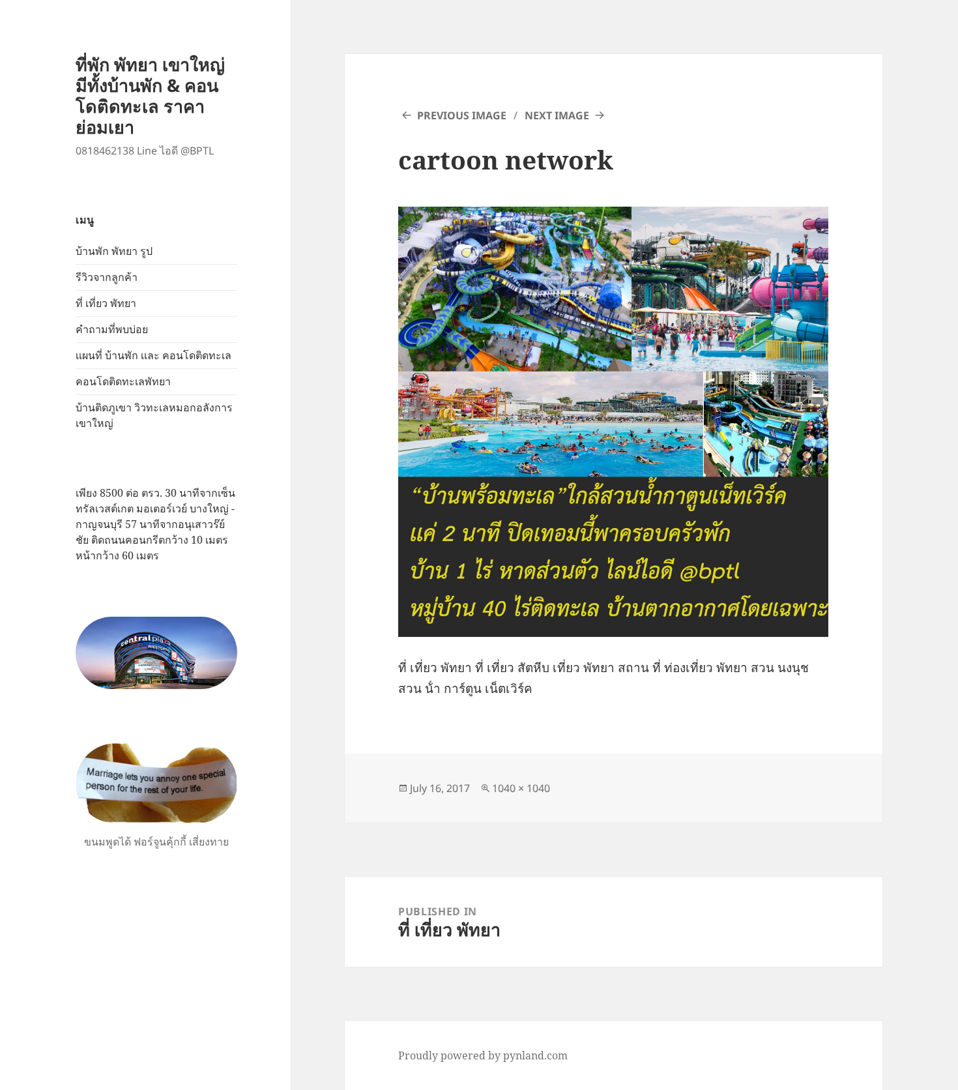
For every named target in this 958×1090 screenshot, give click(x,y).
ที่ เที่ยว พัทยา (106, 303)
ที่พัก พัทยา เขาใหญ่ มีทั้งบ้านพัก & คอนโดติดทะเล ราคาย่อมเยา (150, 95)
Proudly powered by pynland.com (483, 1055)
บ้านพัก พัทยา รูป (114, 251)
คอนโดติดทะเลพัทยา (123, 381)
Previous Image (461, 115)
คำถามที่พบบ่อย (112, 329)
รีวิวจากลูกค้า (107, 277)
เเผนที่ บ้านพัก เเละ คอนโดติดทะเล (153, 355)
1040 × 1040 (521, 788)
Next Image (557, 115)
